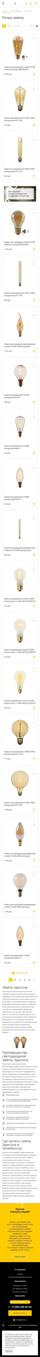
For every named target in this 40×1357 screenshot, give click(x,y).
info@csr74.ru (21, 1320)
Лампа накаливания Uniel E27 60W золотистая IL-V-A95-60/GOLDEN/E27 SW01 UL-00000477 (20, 701)
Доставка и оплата (20, 1285)
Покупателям (20, 1281)
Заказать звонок (20, 1313)
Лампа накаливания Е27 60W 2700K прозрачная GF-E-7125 (19, 752)
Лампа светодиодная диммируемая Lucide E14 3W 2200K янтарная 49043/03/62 (19, 854)
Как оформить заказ (20, 1289)
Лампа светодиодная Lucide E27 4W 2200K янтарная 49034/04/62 (19, 68)
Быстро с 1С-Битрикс (19, 1302)
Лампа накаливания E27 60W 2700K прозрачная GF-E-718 (19, 170)
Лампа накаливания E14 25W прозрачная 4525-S (16, 396)
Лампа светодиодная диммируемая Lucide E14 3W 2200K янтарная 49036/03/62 (19, 345)
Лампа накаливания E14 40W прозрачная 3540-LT (16, 498)
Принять (9, 1351)
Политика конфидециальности (20, 1277)
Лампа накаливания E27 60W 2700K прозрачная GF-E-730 (19, 294)
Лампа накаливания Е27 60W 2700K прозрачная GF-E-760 (19, 803)
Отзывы (20, 1274)
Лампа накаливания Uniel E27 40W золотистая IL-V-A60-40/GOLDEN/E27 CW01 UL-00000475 (20, 600)
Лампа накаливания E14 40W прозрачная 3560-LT (16, 956)
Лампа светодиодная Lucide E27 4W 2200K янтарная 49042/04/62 (19, 243)
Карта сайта (20, 1296)
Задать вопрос (20, 1257)
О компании (20, 1270)
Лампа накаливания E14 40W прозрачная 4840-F (16, 447)
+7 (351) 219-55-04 (21, 1307)
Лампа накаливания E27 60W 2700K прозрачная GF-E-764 (19, 119)
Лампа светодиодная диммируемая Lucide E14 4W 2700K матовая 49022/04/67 (19, 905)
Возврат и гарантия (20, 1292)
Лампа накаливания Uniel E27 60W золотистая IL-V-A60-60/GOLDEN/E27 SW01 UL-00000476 (20, 651)
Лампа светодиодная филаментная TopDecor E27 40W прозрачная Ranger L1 (19, 549)
